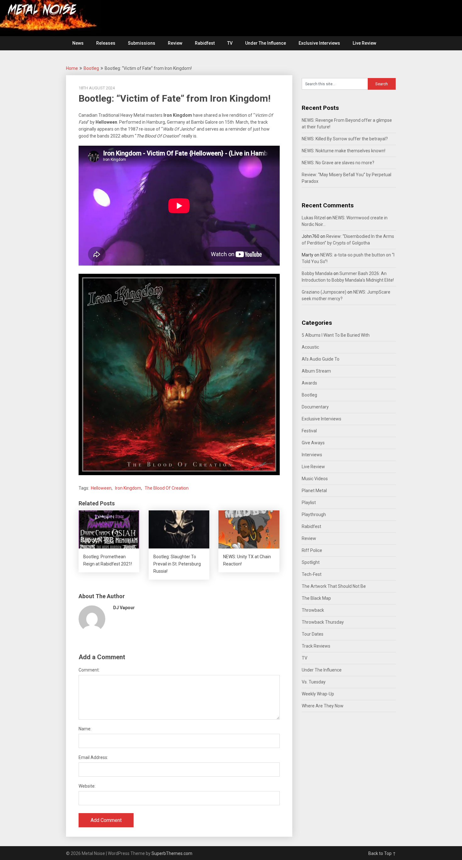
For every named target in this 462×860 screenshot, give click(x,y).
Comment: (89, 669)
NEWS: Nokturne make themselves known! (343, 150)
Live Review (364, 43)
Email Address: (93, 757)
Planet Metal (314, 490)
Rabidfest (205, 43)
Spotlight (311, 562)
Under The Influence (265, 43)
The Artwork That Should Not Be (334, 586)
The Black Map (316, 598)
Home (72, 68)
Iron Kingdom (128, 488)
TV (230, 43)
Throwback (313, 610)
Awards (309, 382)
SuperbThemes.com (171, 853)
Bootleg (91, 68)
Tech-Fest (312, 574)
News (78, 43)
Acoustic (310, 347)
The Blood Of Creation (167, 488)
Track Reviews (316, 646)
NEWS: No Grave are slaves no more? (338, 162)
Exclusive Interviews (319, 43)
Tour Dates (312, 634)
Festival (309, 430)
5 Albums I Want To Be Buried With (336, 335)
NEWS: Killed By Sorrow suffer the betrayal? (345, 138)
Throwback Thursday (323, 622)
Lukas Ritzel (314, 217)
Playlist (309, 502)
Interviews (312, 454)
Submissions (141, 43)
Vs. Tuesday (314, 681)
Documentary (315, 406)
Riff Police (312, 550)
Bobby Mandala (317, 273)
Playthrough (314, 514)
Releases (105, 43)
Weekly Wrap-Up (318, 693)
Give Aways (313, 442)
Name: (85, 728)
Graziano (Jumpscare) (324, 292)
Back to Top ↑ (382, 853)
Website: (87, 786)
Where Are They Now (323, 705)
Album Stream (316, 371)
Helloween (101, 488)
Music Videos (315, 478)
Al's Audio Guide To (320, 359)
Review (175, 43)
